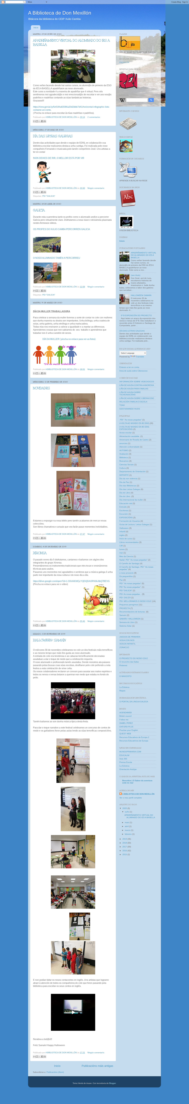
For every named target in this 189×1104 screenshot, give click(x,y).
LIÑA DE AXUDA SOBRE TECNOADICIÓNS (130, 393)
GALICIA (39, 210)
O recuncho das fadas (129, 662)
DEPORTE (124, 475)
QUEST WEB (125, 734)
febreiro (128, 834)
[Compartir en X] (39, 121)
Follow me (123, 720)
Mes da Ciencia (126, 556)
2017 (124, 847)
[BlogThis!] (37, 121)
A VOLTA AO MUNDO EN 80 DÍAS (134, 423)
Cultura (122, 468)
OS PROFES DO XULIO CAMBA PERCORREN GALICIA (61, 229)
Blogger (112, 1083)
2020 (124, 808)
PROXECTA (124, 62)
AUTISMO (123, 450)
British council (125, 716)
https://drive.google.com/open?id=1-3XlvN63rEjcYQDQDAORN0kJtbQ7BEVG (71, 581)
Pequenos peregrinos (128, 605)
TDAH (122, 405)
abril (127, 826)
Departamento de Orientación (132, 471)
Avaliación (123, 454)
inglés (122, 535)
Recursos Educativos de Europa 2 (134, 737)
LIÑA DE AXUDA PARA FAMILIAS (133, 389)
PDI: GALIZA (125, 597)
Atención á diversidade (129, 447)
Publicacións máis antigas (97, 1065)
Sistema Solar (125, 626)
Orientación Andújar (128, 769)
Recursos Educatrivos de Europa (133, 741)
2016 (124, 850)
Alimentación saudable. (129, 436)
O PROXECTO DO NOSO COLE (133, 658)
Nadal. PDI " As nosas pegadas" (133, 560)
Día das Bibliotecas (127, 486)
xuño (127, 812)
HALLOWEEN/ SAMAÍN (49, 640)
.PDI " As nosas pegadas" (130, 420)
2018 (124, 843)
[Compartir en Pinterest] (44, 121)
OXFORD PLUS (126, 727)
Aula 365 (123, 759)
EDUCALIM (124, 755)
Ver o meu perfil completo (130, 798)
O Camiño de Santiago (129, 563)
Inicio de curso (125, 539)
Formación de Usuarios (129, 521)
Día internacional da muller (131, 500)
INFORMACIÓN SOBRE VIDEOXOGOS (136, 381)
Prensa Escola (125, 762)
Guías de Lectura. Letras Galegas (134, 524)
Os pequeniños (126, 576)
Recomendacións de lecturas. (132, 612)
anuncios (123, 443)
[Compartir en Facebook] (42, 121)
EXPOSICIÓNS (126, 517)
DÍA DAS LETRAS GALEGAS (53, 136)
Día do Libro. (125, 496)
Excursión (123, 514)
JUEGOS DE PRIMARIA (129, 637)
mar (121, 553)
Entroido (123, 507)
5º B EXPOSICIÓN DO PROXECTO (136, 315)
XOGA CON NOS (126, 640)
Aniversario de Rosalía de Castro (133, 440)
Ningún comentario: (96, 188)
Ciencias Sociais (126, 464)
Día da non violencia (128, 478)
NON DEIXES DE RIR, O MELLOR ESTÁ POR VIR (59, 158)
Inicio (35, 27)
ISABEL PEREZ (126, 723)
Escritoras (123, 510)
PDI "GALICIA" (48, 196)
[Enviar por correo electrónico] (34, 121)
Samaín (122, 615)
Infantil (122, 531)
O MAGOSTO (125, 676)
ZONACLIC (124, 647)
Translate (140, 357)
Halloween (124, 528)
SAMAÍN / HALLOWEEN (129, 619)
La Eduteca (124, 687)
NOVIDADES (41, 388)
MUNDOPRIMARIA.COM (130, 752)
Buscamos (124, 461)
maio (127, 822)
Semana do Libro (126, 622)
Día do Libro (124, 493)
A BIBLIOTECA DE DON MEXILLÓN (138, 794)
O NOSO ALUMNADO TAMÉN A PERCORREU (56, 258)
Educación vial (125, 503)
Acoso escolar (125, 433)
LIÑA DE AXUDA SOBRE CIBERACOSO (136, 398)
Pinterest (123, 665)
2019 (124, 839)
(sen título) (135, 275)
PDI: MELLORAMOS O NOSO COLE (135, 601)
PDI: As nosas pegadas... (130, 594)
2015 (124, 854)
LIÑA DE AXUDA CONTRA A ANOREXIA (136, 385)
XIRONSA (39, 553)
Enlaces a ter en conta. (129, 367)
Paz (121, 580)
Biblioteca (123, 457)
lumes (122, 549)
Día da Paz (124, 482)
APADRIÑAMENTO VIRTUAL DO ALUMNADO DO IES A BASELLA (143, 255)
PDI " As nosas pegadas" (130, 583)
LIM (121, 546)
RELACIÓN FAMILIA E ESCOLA (133, 402)
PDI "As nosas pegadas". (130, 587)
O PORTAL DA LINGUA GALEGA (133, 701)
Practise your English (128, 730)
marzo (128, 830)
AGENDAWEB (125, 712)
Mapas (122, 691)
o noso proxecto (126, 573)
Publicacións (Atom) (55, 1072)
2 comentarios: (93, 117)
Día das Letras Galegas (129, 489)
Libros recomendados (128, 542)
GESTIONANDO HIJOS (129, 409)
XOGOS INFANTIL (127, 644)
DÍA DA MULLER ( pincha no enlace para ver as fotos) (68, 339)
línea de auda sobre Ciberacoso (133, 371)
